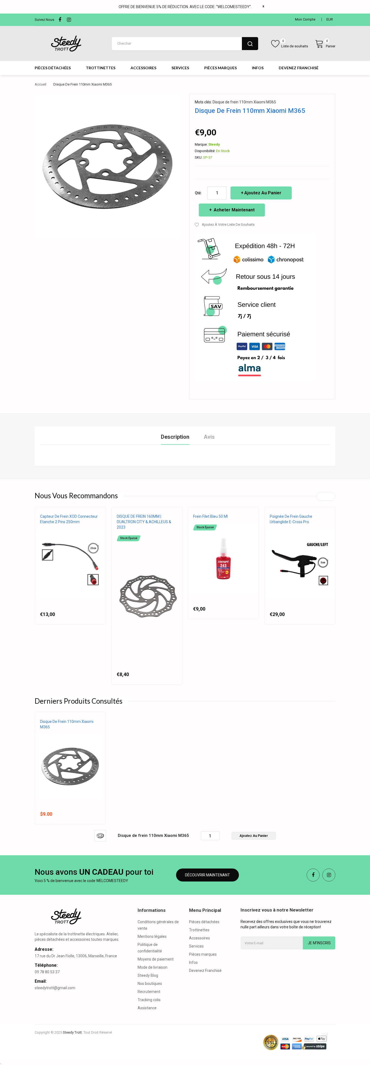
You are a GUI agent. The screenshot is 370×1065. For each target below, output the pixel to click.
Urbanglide (279, 527)
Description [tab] (175, 437)
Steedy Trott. (73, 1032)
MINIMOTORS (127, 532)
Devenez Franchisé (205, 970)
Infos (193, 962)
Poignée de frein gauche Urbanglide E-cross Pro (291, 519)
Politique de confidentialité (150, 947)
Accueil (40, 84)
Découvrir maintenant (207, 875)
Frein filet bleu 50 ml (210, 516)
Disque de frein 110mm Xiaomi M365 (244, 102)
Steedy (214, 144)
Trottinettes (199, 930)
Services (196, 946)
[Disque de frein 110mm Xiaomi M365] (100, 835)
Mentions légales (152, 936)
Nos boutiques (150, 983)
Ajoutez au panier (262, 192)
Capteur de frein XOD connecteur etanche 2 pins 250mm (69, 519)
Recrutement (149, 991)
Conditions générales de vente (158, 925)
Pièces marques (203, 954)
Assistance (147, 1008)
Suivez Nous (44, 20)
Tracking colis (149, 1000)
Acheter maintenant (234, 209)
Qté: (198, 193)
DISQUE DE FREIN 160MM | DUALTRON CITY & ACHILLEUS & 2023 (144, 521)
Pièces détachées (204, 922)
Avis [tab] (209, 437)
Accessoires (199, 938)
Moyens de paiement (156, 959)
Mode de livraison (152, 967)
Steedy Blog (148, 975)
